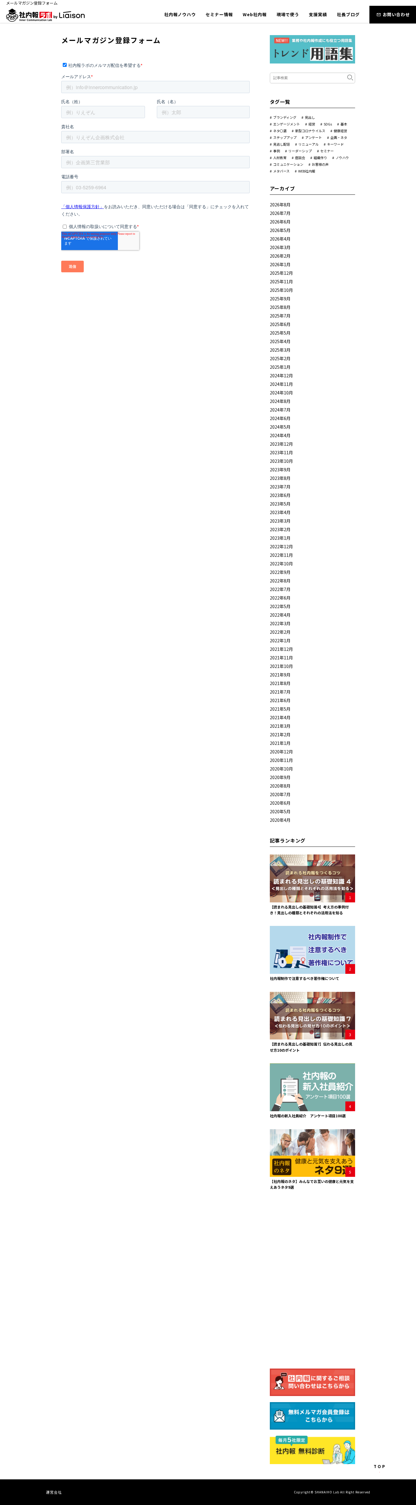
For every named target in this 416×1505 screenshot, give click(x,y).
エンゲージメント (286, 123)
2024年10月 (281, 393)
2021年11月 (281, 658)
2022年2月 (280, 632)
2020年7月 (280, 794)
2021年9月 (280, 675)
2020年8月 (280, 786)
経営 (311, 123)
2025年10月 (281, 290)
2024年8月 (280, 401)
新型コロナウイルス (310, 130)
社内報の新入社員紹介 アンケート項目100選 (308, 1115)
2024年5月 (280, 427)
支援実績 (318, 14)
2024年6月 (280, 418)
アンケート (313, 137)
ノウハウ (342, 157)
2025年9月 (280, 299)
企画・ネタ (338, 137)
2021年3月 (280, 726)
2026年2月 (280, 256)
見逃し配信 (281, 144)
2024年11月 (281, 384)
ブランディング (284, 117)
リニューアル (308, 144)
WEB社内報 (306, 171)
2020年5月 (280, 811)
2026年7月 (280, 213)
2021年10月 (281, 666)
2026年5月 (280, 230)
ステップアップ (285, 137)
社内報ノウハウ (180, 14)
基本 (343, 123)
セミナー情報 (219, 14)
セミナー (327, 150)
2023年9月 (280, 469)
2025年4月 (280, 341)
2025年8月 (280, 307)
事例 (276, 150)
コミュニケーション (288, 164)
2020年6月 (280, 803)
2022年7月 (280, 589)
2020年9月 (280, 777)
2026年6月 (280, 222)
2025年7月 (280, 316)
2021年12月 (281, 649)
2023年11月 (281, 452)
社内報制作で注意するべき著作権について (304, 978)
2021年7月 (280, 692)
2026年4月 (280, 239)
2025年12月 (281, 273)
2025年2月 (280, 358)
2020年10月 (281, 769)
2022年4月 (280, 615)
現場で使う (288, 14)
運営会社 (54, 1492)
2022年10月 (281, 563)
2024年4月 (280, 435)
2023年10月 (281, 461)
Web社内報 (254, 14)
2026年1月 (280, 264)
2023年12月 (281, 444)
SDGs (328, 123)
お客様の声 (320, 164)
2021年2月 (280, 734)
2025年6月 (280, 324)
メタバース (281, 171)
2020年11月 (281, 760)
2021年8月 (280, 683)
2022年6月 (280, 598)
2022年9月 (280, 572)
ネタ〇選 (280, 130)
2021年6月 (280, 700)
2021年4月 (280, 717)
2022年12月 (281, 546)
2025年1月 (280, 367)
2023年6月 (280, 495)
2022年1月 (280, 640)
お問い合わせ (396, 14)
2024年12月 (281, 375)
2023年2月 (280, 529)
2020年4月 (280, 820)
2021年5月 (280, 709)
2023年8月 (280, 478)
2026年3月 (280, 247)
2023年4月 (280, 512)
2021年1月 (280, 743)
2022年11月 (281, 555)
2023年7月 (280, 487)
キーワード (335, 144)
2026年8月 (280, 204)
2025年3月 (280, 350)
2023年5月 (280, 504)
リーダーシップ (300, 150)
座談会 (300, 157)
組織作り (320, 157)
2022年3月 (280, 623)
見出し (310, 117)
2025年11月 (281, 281)
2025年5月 (280, 333)
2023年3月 (280, 521)
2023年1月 (280, 538)
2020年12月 (281, 752)
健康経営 (340, 130)
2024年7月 (280, 410)
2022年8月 (280, 581)
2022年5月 (280, 606)
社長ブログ (348, 14)
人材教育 (280, 157)
